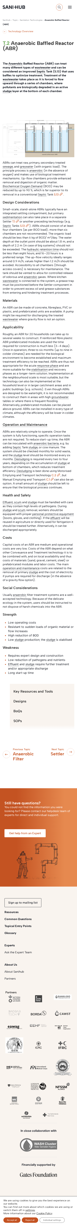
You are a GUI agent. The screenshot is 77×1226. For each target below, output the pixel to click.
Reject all (30, 1220)
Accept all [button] (12, 1220)
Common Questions (18, 919)
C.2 (54, 475)
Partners (10, 978)
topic (15, 20)
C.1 (48, 479)
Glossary (10, 933)
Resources (11, 912)
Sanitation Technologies (31, 20)
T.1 (13, 221)
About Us (10, 964)
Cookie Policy (44, 1213)
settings (30, 1210)
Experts (9, 945)
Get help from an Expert (25, 833)
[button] (69, 7)
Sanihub (6, 20)
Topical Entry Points (18, 926)
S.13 (56, 194)
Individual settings (52, 1220)
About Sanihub (14, 971)
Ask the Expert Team (18, 952)
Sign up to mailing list (23, 902)
